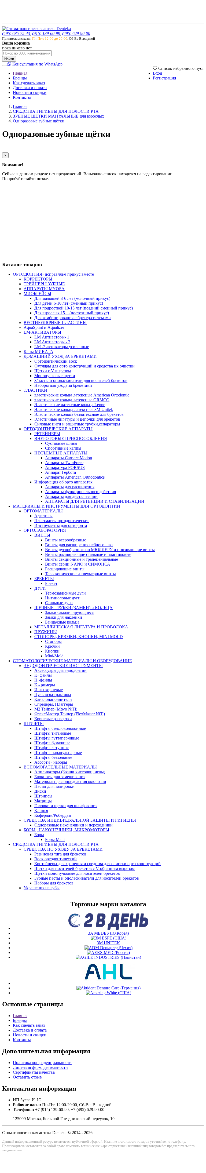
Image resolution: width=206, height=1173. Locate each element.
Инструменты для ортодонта (60, 525)
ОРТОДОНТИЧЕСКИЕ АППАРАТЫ (58, 429)
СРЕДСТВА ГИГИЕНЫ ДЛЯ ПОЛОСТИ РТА (56, 111)
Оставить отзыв (27, 1077)
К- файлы (43, 675)
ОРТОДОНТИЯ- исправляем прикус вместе (53, 274)
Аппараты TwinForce (64, 462)
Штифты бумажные (52, 743)
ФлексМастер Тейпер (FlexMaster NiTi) (69, 714)
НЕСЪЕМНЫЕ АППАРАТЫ (60, 453)
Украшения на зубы (42, 888)
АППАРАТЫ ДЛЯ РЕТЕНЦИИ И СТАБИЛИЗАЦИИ (94, 501)
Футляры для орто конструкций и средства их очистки (84, 366)
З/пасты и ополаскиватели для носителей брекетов (80, 380)
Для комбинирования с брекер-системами (72, 317)
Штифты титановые (52, 733)
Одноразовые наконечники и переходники (73, 825)
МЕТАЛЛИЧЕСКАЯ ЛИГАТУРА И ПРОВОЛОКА (81, 627)
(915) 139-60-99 (46, 33)
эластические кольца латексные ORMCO (71, 400)
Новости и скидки (29, 92)
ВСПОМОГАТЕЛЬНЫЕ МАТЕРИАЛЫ (60, 767)
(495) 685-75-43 (16, 33)
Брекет (51, 583)
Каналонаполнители (53, 699)
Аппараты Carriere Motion (68, 458)
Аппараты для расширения (69, 486)
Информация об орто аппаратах (63, 482)
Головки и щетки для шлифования (65, 805)
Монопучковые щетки (54, 375)
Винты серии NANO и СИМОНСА (77, 564)
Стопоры (53, 641)
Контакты (22, 97)
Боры (39, 834)
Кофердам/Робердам (52, 815)
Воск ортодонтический (55, 859)
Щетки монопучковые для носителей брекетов (77, 873)
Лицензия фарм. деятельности (40, 1067)
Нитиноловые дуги (62, 598)
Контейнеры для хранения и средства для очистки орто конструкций (97, 863)
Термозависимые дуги (65, 593)
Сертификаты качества (34, 1072)
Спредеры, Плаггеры (53, 704)
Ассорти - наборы (50, 762)
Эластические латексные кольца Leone (69, 404)
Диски (40, 791)
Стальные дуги (59, 602)
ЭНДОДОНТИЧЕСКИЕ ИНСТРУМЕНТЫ (63, 665)
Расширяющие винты (64, 569)
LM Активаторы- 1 (51, 337)
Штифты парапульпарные (58, 752)
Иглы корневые (48, 689)
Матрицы (43, 801)
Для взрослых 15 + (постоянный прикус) (71, 313)
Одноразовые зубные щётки (38, 121)
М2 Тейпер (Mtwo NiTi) (55, 709)
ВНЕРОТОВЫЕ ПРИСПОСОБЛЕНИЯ (70, 438)
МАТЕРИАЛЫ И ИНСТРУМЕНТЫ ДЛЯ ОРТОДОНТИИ (66, 506)
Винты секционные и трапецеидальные (81, 559)
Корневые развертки (53, 718)
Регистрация (164, 78)
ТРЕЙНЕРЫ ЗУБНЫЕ (44, 284)
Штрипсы (43, 796)
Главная (20, 73)
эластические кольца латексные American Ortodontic (81, 395)
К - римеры (44, 685)
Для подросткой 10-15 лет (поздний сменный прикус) (83, 308)
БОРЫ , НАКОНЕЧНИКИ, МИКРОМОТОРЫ (66, 830)
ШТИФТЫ (34, 723)
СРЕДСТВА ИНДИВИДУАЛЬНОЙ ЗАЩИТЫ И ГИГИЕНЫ (80, 820)
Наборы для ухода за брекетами (63, 385)
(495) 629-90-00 (76, 33)
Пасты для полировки (54, 786)
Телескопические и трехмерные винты (80, 573)
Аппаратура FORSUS (65, 467)
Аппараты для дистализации (71, 496)
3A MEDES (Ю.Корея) (108, 933)
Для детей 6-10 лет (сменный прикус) (68, 303)
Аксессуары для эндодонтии (60, 670)
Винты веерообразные (65, 540)
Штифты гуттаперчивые (56, 738)
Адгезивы (43, 515)
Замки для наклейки (63, 617)
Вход (157, 73)
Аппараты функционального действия (80, 491)
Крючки (52, 646)
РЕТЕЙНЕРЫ (47, 433)
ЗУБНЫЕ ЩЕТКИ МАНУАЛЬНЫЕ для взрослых (58, 116)
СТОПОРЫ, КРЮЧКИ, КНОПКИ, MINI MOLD (78, 636)
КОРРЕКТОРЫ (38, 279)
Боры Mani (55, 839)
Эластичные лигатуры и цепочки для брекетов (77, 419)
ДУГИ (40, 588)
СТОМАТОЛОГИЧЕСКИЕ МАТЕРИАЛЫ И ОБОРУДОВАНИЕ (72, 660)
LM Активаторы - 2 (52, 342)
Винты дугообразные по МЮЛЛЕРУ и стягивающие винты (100, 549)
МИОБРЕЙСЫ (37, 293)
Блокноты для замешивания (59, 776)
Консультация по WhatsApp (36, 64)
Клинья (41, 810)
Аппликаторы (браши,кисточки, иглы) (69, 772)
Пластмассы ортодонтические (61, 520)
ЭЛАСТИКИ (35, 390)
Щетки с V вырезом (52, 371)
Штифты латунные (51, 747)
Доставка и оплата (30, 87)
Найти (9, 59)
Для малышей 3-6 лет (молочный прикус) (72, 298)
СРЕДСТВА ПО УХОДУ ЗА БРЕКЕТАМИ (63, 849)
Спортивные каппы (63, 448)
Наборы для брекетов (53, 883)
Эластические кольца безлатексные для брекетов (79, 414)
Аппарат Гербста (60, 472)
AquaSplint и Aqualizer (44, 327)
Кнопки (52, 651)
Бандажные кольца (62, 622)
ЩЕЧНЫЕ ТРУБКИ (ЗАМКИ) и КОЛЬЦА (73, 607)
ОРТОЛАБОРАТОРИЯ (45, 530)
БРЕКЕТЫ (44, 578)
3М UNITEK (108, 943)
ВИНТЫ (42, 535)
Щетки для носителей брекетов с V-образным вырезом (84, 868)
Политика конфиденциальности (42, 1062)
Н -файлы (43, 680)
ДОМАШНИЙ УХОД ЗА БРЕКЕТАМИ (60, 356)
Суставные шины (61, 443)
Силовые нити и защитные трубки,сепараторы (77, 424)
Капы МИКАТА (38, 351)
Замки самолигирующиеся (69, 612)
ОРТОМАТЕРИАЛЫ (43, 511)
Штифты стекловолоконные (60, 728)
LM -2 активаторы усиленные (61, 346)
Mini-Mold (54, 656)
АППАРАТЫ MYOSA (44, 288)
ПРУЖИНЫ (45, 631)
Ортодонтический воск (55, 361)
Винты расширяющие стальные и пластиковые (88, 554)
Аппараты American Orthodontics (75, 477)
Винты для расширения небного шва (79, 544)
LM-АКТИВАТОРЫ (42, 332)
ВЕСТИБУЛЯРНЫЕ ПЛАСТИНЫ (55, 322)
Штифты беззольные (53, 757)
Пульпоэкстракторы (52, 694)
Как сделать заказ (29, 83)
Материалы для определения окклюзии (70, 781)
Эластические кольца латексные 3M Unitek (73, 409)
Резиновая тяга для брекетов (60, 854)
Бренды (20, 78)
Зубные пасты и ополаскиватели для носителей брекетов (86, 878)
